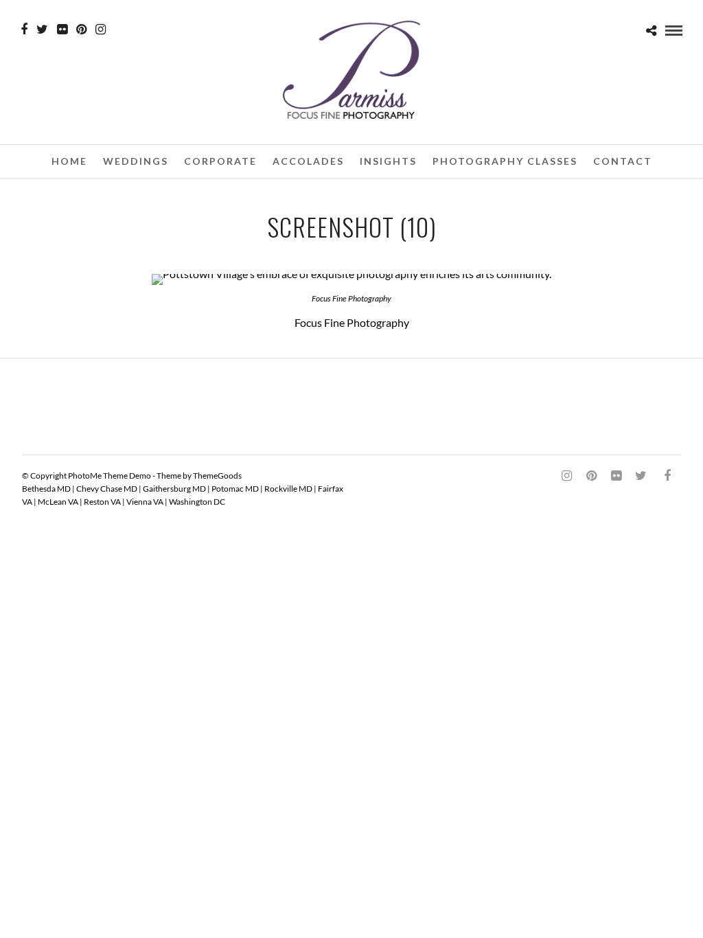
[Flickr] (62, 29)
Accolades (308, 161)
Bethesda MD (46, 488)
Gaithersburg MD (174, 488)
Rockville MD (288, 488)
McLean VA (58, 501)
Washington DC (197, 501)
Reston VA (102, 501)
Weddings (135, 161)
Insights (388, 161)
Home (69, 161)
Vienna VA (144, 501)
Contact (622, 161)
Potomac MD (235, 488)
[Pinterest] (81, 29)
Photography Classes (505, 161)
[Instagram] (100, 29)
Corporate (220, 161)
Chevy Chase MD (106, 488)
